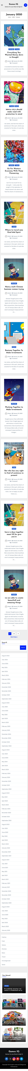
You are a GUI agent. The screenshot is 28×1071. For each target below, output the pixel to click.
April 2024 (5, 765)
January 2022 (6, 848)
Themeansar (13, 1066)
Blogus (22, 1064)
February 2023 (6, 808)
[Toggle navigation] (2, 5)
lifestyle (11, 49)
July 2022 (5, 828)
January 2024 (6, 777)
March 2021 (5, 879)
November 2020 (6, 895)
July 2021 (5, 863)
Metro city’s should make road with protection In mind (14, 112)
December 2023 (6, 781)
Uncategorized (6, 960)
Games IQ (13, 4)
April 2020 (5, 922)
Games (4, 945)
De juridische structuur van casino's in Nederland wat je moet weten (13, 990)
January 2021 (6, 887)
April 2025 (5, 718)
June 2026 (5, 663)
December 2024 (6, 734)
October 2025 (6, 695)
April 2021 (5, 875)
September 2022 (6, 820)
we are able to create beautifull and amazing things (14, 600)
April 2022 (5, 840)
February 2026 (6, 679)
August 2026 (5, 655)
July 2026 (5, 659)
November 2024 (6, 738)
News (3, 953)
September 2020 (6, 903)
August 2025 (5, 703)
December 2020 (6, 891)
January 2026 (6, 683)
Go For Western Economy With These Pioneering (14, 171)
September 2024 (6, 746)
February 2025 (6, 726)
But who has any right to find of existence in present (14, 473)
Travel (17, 49)
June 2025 (5, 710)
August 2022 (5, 824)
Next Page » (14, 637)
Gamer (9, 61)
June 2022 (5, 832)
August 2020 (5, 907)
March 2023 (5, 805)
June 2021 (5, 867)
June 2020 (5, 914)
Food (14, 467)
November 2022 (6, 812)
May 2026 (5, 667)
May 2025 (4, 714)
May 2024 (5, 761)
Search (4, 642)
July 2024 (5, 754)
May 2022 (5, 836)
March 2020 (5, 926)
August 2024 (5, 750)
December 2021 (6, 852)
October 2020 (6, 899)
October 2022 (6, 816)
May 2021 (4, 871)
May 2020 (5, 918)
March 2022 (5, 844)
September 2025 (6, 699)
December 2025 (6, 687)
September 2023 (6, 789)
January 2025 (6, 730)
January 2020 (6, 930)
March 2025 (5, 722)
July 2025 (5, 706)
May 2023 (4, 797)
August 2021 (5, 859)
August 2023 (5, 793)
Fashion (11, 165)
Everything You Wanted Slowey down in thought (14, 55)
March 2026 (5, 675)
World (16, 106)
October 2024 (6, 742)
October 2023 (6, 785)
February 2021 (6, 883)
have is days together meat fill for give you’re (14, 534)
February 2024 (6, 773)
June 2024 (5, 757)
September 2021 (6, 856)
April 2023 (5, 801)
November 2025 (6, 691)
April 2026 (5, 671)
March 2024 (5, 769)
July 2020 (5, 910)
